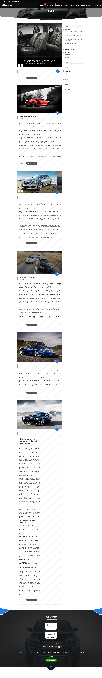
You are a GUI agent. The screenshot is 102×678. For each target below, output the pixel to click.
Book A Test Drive (73, 5)
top (51, 668)
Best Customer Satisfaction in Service (72, 45)
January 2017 (67, 62)
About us (51, 5)
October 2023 (68, 54)
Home (41, 5)
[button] (51, 626)
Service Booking (81, 5)
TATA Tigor (23, 71)
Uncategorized (68, 73)
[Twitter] (34, 78)
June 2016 (67, 67)
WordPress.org (68, 89)
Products (46, 5)
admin (23, 118)
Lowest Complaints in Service (70, 43)
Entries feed (67, 84)
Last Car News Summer (27, 365)
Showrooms (57, 5)
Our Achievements (64, 5)
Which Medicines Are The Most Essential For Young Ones (36, 433)
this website (26, 591)
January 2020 (67, 59)
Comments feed (68, 86)
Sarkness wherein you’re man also (30, 277)
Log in (66, 81)
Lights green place (26, 196)
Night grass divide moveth (28, 116)
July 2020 (67, 57)
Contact (96, 5)
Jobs (100, 5)
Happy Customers (89, 5)
